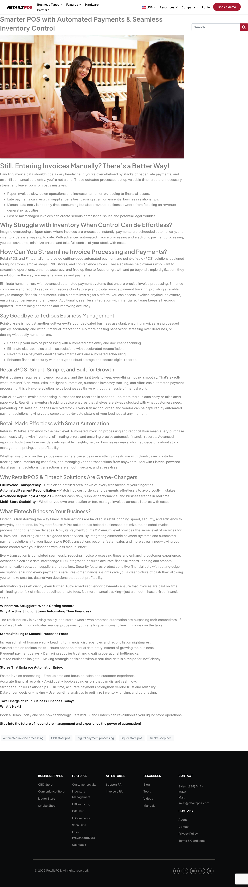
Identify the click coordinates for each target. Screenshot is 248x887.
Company (188, 7)
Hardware (92, 4)
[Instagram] (185, 871)
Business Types (48, 4)
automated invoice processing (23, 738)
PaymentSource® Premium (91, 530)
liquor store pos (131, 738)
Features (72, 4)
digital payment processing (96, 738)
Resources (167, 7)
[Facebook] (176, 871)
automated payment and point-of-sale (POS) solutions (126, 258)
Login (206, 7)
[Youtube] (193, 871)
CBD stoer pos (60, 738)
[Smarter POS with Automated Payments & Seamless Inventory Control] (92, 96)
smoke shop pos (160, 738)
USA (150, 7)
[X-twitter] (201, 871)
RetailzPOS (81, 715)
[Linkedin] (210, 871)
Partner (42, 10)
